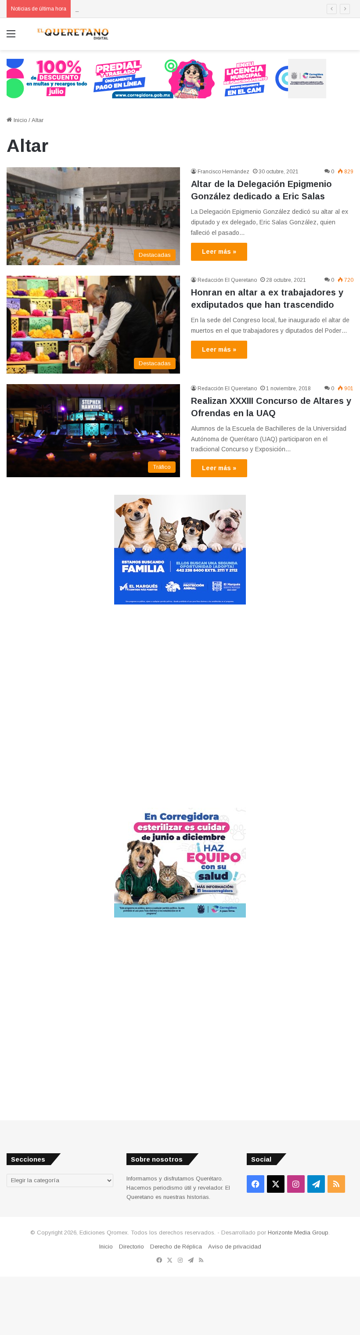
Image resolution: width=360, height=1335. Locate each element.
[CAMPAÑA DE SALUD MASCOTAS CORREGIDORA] (180, 915)
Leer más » (219, 251)
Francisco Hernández (223, 172)
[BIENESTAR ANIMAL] (180, 602)
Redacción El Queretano (227, 280)
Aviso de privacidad (234, 1246)
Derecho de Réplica (176, 1246)
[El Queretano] (72, 34)
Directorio (131, 1246)
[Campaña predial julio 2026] (166, 78)
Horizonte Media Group (298, 1232)
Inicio (19, 120)
